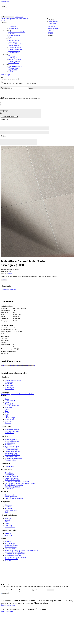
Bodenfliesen (53, 23)
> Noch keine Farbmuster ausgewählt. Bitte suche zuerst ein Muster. (15, 18)
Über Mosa (11, 56)
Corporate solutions (14, 61)
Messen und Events (14, 35)
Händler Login (5, 75)
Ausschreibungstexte (14, 47)
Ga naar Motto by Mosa (8, 605)
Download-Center (13, 40)
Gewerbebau (12, 33)
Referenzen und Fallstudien (16, 32)
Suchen (31, 88)
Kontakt (10, 71)
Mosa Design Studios (14, 66)
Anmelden (50, 590)
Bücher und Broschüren (15, 44)
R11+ (6, 111)
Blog (9, 37)
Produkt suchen (53, 21)
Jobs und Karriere (13, 63)
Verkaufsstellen (13, 68)
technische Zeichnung (9, 289)
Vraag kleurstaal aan (7, 611)
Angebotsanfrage (13, 52)
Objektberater (12, 70)
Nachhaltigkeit (12, 58)
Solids (10, 273)
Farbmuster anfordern (7, 17)
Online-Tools (12, 42)
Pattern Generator (13, 45)
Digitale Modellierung (15, 49)
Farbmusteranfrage (14, 51)
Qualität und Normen (14, 59)
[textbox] (10, 79)
